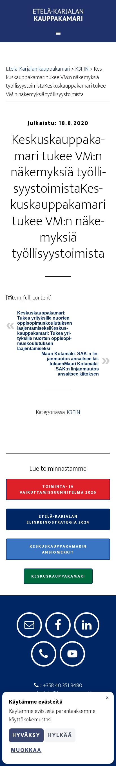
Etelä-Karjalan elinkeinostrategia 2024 (58, 519)
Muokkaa (26, 750)
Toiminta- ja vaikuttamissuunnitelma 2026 (58, 489)
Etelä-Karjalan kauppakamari (58, 15)
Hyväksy (26, 735)
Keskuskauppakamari (58, 576)
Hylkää (60, 735)
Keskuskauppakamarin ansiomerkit (58, 549)
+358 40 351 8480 (62, 685)
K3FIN (73, 412)
